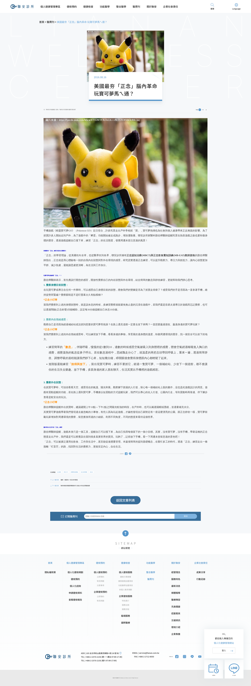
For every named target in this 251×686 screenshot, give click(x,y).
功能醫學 (105, 6)
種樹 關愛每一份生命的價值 (69, 480)
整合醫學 (121, 6)
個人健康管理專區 (50, 6)
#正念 (91, 472)
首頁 (50, 562)
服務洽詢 (125, 605)
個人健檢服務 (125, 572)
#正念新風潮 (84, 472)
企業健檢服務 (125, 596)
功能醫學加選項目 (125, 585)
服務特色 (175, 579)
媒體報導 (175, 592)
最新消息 (175, 586)
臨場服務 (125, 615)
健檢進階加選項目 (125, 581)
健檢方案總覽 (125, 576)
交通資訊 (175, 620)
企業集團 (175, 634)
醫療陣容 (175, 599)
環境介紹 (175, 627)
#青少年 (66, 472)
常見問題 (100, 581)
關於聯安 (152, 6)
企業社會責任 (170, 6)
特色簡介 (125, 600)
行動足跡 (200, 579)
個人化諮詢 (75, 586)
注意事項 (100, 585)
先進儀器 (175, 606)
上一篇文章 (55, 480)
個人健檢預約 (100, 572)
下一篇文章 (55, 486)
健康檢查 (88, 6)
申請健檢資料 (75, 592)
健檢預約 (72, 6)
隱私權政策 (50, 572)
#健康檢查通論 (74, 472)
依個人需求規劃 (125, 589)
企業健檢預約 (100, 591)
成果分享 (200, 572)
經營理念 (175, 572)
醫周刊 (136, 6)
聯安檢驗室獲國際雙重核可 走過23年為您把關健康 (75, 486)
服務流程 (125, 609)
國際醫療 (125, 622)
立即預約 (100, 576)
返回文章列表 (125, 500)
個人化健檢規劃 (75, 572)
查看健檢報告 (75, 599)
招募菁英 (175, 613)
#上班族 (59, 472)
